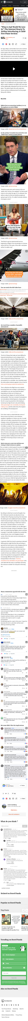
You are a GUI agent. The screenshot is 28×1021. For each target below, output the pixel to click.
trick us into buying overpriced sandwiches (12, 384)
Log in (25, 2)
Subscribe (14, 978)
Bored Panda (7, 1000)
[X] (9, 1005)
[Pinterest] (6, 1005)
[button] (23, 910)
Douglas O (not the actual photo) (16, 508)
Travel (2, 23)
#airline (4, 293)
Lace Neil (9, 840)
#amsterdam (23, 293)
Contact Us (8, 1011)
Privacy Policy (19, 1015)
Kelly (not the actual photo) (16, 318)
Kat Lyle (5, 868)
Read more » (14, 810)
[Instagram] (4, 1005)
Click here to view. (21, 883)
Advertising (15, 1008)
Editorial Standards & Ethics (8, 1015)
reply (9, 838)
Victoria (5, 849)
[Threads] (13, 1005)
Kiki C (8, 882)
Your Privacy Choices (6, 1008)
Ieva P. (7, 38)
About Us (22, 1008)
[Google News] (18, 1005)
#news (1, 293)
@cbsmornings (13, 186)
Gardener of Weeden (11, 859)
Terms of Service (5, 1017)
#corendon (18, 293)
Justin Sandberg (9, 37)
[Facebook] (2, 1005)
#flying (7, 293)
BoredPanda (8, 2)
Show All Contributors (14, 814)
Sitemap (14, 1011)
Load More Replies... (11, 846)
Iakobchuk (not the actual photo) (17, 129)
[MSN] (16, 1005)
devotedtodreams (8, 829)
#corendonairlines (12, 293)
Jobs (3, 1011)
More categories (7, 967)
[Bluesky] (11, 1005)
